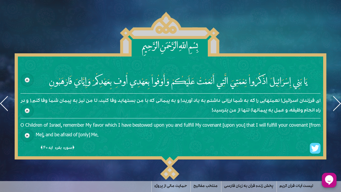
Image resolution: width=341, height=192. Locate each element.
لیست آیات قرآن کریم (296, 186)
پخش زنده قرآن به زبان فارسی (248, 186)
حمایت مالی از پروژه (170, 186)
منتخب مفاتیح (205, 186)
